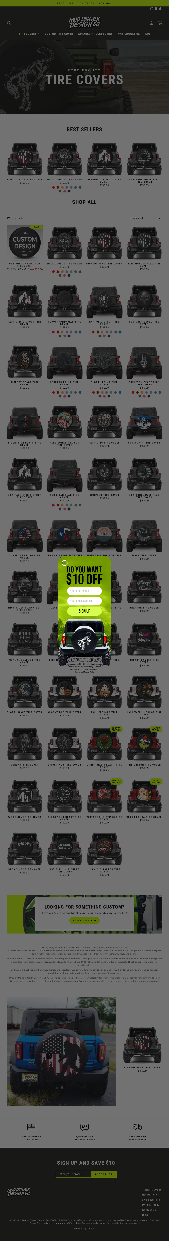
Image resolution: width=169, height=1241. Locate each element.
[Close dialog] (64, 563)
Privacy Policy (89, 672)
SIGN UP (84, 611)
